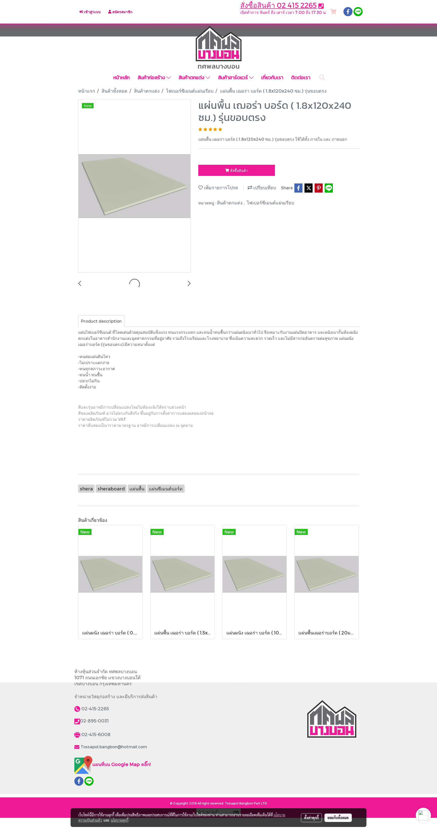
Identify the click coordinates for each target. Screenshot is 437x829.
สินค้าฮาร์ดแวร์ (233, 77)
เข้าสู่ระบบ (92, 11)
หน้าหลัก (121, 77)
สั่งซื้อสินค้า (238, 170)
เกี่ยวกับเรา (272, 77)
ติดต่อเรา (300, 77)
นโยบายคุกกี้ (119, 820)
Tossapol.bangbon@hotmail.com (114, 746)
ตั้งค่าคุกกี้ (311, 817)
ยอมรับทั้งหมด (338, 817)
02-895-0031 (94, 720)
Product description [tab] (101, 321)
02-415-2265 (95, 708)
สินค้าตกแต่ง (192, 77)
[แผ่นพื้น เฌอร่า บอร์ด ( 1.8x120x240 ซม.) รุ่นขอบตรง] (134, 186)
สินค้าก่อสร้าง (152, 77)
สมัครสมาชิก (121, 11)
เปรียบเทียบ (264, 187)
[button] (322, 77)
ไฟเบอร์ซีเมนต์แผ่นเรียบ (270, 202)
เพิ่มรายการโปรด (220, 187)
